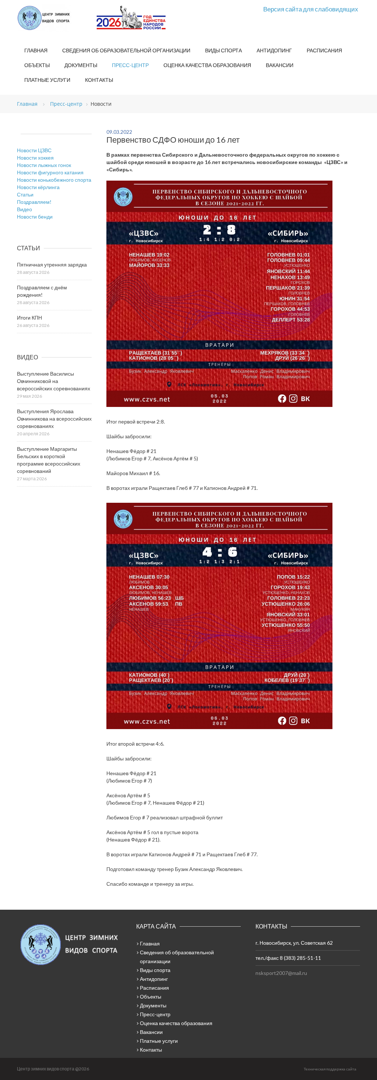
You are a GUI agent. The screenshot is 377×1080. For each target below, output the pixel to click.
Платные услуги (47, 80)
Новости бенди (35, 216)
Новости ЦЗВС (34, 150)
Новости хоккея (35, 157)
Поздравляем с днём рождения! (42, 291)
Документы (80, 65)
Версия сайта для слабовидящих (310, 9)
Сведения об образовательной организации (126, 50)
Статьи (25, 194)
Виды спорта (223, 50)
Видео (24, 209)
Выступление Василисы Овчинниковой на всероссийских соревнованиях (53, 380)
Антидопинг (274, 50)
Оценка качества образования (207, 65)
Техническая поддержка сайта (330, 1069)
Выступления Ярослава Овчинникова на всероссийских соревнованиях (54, 418)
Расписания (324, 50)
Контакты (99, 80)
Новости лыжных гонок (44, 165)
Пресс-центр (130, 65)
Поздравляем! (34, 202)
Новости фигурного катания (50, 172)
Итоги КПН (29, 317)
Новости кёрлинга (38, 187)
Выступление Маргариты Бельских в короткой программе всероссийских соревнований (48, 460)
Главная (35, 50)
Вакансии (279, 65)
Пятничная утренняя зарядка (52, 264)
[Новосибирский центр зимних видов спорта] (54, 18)
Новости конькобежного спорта (54, 180)
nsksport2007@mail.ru (281, 973)
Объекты (37, 65)
